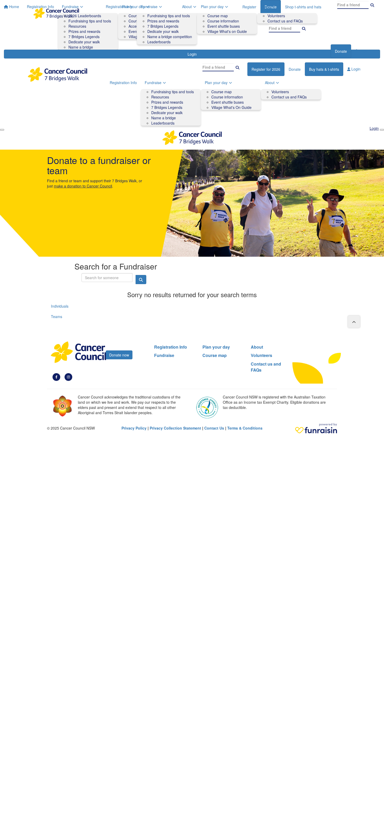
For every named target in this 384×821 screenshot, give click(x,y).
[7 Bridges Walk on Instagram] (68, 376)
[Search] (304, 28)
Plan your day (212, 6)
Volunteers (276, 15)
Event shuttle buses (223, 26)
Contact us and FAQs (285, 21)
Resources (160, 96)
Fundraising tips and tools (168, 15)
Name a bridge (163, 117)
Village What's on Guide (227, 31)
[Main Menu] (2, 130)
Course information (223, 21)
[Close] (382, 130)
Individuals (59, 306)
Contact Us (214, 428)
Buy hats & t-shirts (324, 69)
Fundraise (149, 6)
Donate (341, 51)
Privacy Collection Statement (175, 428)
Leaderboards (159, 41)
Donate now (119, 354)
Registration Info (119, 6)
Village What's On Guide (231, 107)
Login (363, 51)
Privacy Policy (134, 428)
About (266, 6)
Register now (316, 51)
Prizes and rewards (163, 21)
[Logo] (56, 13)
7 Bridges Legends (162, 26)
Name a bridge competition (169, 36)
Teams (56, 316)
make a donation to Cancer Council (83, 186)
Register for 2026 (266, 69)
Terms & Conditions (245, 428)
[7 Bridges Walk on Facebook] (56, 376)
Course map (217, 15)
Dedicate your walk (163, 31)
